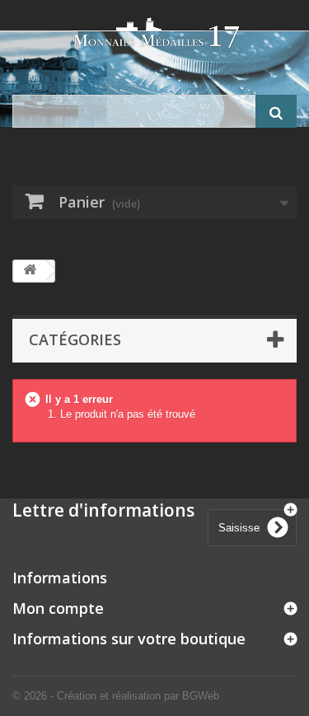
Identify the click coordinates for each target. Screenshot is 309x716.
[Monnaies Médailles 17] (154, 33)
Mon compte (58, 608)
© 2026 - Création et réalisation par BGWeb (115, 696)
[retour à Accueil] (29, 270)
